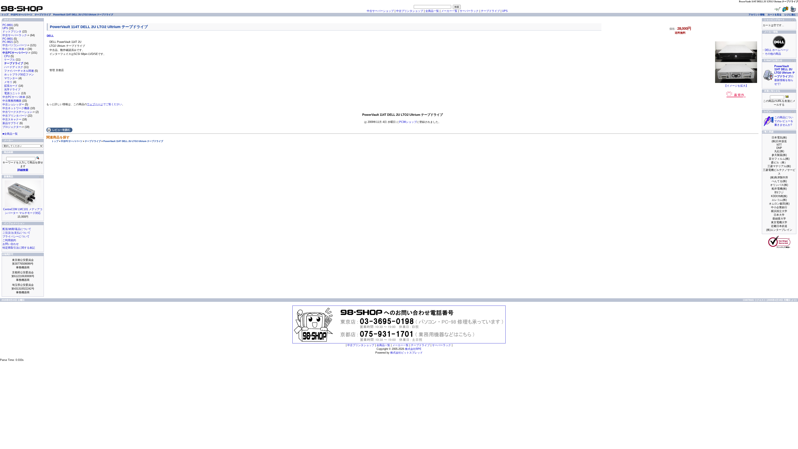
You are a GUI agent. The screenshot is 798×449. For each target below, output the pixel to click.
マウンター (11, 78)
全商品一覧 (432, 10)
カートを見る (774, 14)
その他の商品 (773, 53)
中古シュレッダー (13, 104)
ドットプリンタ (11, 31)
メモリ (8, 82)
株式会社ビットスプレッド (406, 352)
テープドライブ (93, 141)
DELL (50, 35)
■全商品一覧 (10, 133)
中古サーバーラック (14, 35)
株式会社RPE (413, 348)
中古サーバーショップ (380, 10)
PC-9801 (7, 38)
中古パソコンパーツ (14, 45)
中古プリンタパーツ (14, 115)
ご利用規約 (9, 240)
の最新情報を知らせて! (784, 75)
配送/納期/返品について (16, 229)
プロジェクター (11, 126)
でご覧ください (104, 104)
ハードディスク (13, 67)
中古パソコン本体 (13, 49)
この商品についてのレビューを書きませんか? (783, 121)
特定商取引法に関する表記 (18, 247)
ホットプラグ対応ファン (19, 74)
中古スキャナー (11, 119)
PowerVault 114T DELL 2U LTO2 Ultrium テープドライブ (133, 141)
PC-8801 (7, 25)
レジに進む (790, 14)
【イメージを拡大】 (736, 85)
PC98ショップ (408, 121)
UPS (505, 10)
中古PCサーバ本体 (13, 97)
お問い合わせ (10, 243)
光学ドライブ (12, 89)
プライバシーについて (16, 236)
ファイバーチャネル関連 (19, 70)
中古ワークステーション (17, 111)
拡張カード (11, 85)
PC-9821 (7, 41)
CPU (7, 56)
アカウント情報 (757, 14)
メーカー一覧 (449, 10)
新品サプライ (10, 123)
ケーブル (9, 59)
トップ (55, 141)
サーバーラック (469, 10)
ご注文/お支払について (16, 232)
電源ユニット (12, 93)
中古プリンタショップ (409, 10)
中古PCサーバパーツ (71, 141)
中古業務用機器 (11, 100)
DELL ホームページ (776, 50)
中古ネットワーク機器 (16, 108)
